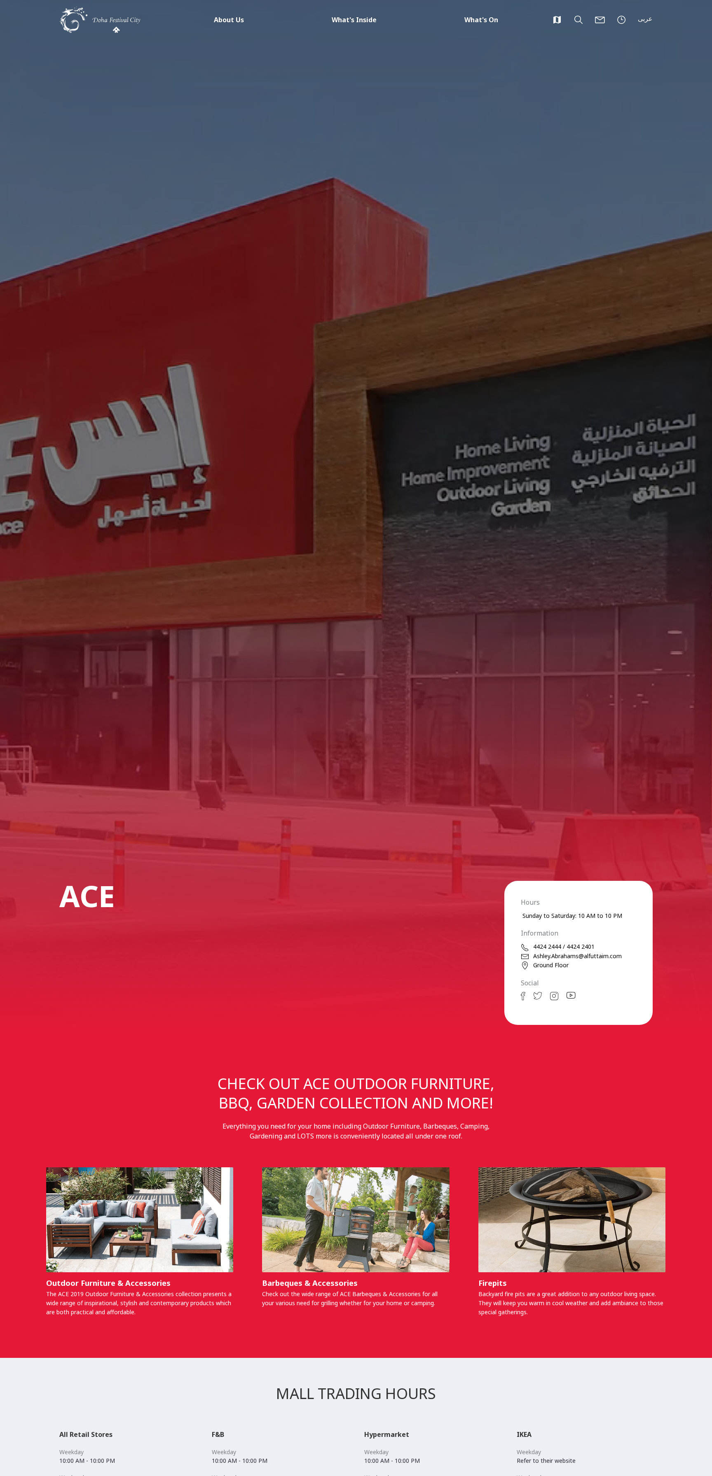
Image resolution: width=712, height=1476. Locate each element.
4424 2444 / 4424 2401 (564, 946)
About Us (229, 19)
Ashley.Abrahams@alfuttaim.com (577, 956)
